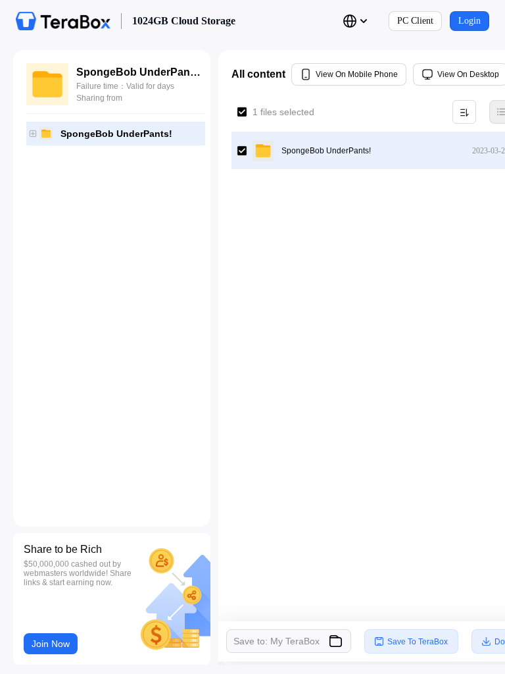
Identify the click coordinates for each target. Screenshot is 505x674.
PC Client (415, 21)
